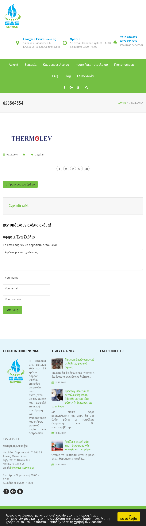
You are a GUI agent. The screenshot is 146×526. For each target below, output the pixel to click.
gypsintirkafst (19, 205)
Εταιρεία (30, 64)
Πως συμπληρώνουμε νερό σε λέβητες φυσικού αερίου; (79, 363)
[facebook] (59, 168)
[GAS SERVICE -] (12, 13)
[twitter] (66, 168)
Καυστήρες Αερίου (56, 64)
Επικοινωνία (85, 76)
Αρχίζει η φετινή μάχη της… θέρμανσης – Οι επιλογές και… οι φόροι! (78, 445)
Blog (67, 76)
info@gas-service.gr (131, 45)
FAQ (55, 76)
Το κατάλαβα (128, 517)
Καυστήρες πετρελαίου (91, 64)
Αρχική (13, 64)
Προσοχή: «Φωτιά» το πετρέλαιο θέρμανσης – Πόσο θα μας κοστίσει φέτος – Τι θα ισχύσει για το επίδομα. (72, 398)
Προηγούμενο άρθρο (21, 184)
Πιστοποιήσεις (124, 64)
